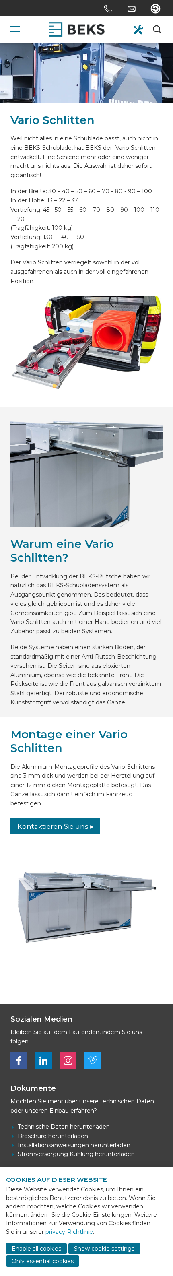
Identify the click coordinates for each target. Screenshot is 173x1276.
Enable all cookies (36, 1248)
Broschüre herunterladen (53, 1136)
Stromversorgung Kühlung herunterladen (76, 1154)
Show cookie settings (104, 1248)
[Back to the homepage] (76, 29)
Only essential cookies (43, 1261)
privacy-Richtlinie (69, 1231)
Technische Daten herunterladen (64, 1126)
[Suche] (157, 29)
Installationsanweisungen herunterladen (74, 1145)
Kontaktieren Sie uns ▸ (55, 826)
